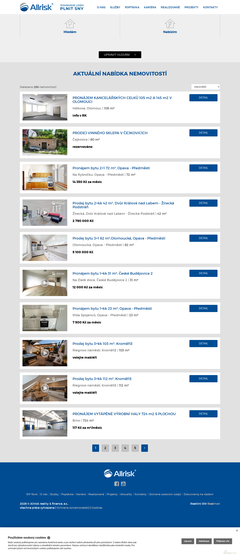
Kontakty (210, 7)
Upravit (188, 541)
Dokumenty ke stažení (198, 494)
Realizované (170, 7)
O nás (101, 7)
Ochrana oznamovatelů (73, 507)
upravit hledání (117, 54)
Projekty (191, 7)
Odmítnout (204, 541)
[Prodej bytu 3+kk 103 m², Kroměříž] (44, 353)
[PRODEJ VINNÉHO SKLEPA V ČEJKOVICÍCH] (44, 142)
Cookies (96, 507)
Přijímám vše (222, 541)
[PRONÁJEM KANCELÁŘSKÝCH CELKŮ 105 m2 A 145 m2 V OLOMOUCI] (44, 107)
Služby (115, 7)
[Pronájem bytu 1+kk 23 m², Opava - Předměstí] (44, 317)
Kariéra (150, 7)
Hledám (70, 32)
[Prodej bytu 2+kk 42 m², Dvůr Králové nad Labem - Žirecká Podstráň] (44, 212)
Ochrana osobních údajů (165, 494)
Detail (203, 97)
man (213, 503)
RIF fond (31, 494)
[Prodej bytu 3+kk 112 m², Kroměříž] (44, 388)
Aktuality (126, 494)
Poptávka (132, 7)
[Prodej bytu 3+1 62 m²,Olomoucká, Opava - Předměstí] (44, 247)
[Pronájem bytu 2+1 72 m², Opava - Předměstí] (44, 177)
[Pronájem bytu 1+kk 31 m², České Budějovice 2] (44, 282)
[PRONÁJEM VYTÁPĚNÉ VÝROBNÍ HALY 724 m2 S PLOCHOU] (44, 423)
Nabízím (170, 32)
